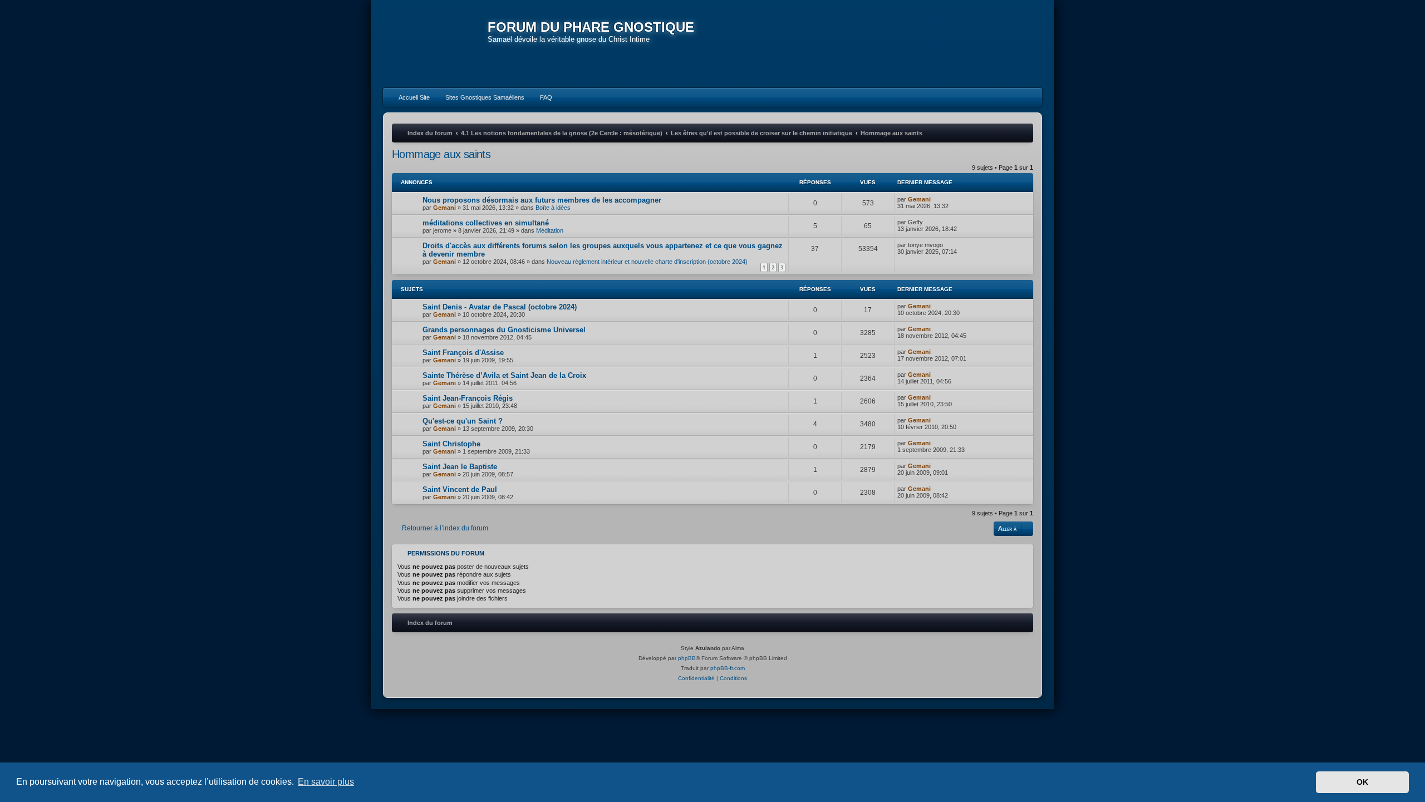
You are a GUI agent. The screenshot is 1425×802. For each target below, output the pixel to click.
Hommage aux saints (441, 154)
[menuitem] (409, 97)
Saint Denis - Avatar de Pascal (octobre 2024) (499, 307)
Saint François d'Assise (463, 352)
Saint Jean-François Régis (467, 398)
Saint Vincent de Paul (459, 489)
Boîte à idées (553, 207)
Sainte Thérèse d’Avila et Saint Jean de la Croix (504, 375)
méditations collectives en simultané (485, 223)
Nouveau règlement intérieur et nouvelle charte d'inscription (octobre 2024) (647, 261)
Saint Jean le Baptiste (459, 466)
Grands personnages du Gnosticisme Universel (504, 330)
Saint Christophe (451, 444)
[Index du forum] (435, 44)
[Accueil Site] (982, 43)
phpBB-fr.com (727, 668)
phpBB (687, 658)
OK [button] (1362, 782)
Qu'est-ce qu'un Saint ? (462, 421)
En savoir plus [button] (326, 781)
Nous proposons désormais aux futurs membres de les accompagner (541, 200)
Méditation (549, 230)
